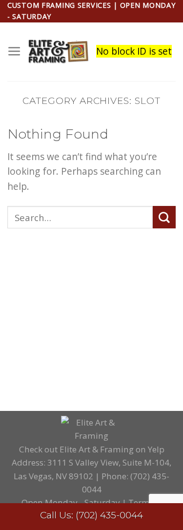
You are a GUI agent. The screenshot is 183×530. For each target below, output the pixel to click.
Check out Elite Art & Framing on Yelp (91, 449)
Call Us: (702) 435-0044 (91, 515)
